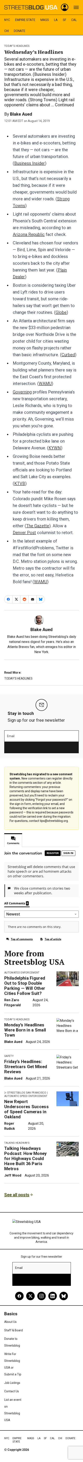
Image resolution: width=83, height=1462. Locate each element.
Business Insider (29, 163)
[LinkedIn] (52, 1296)
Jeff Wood (12, 1175)
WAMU (45, 383)
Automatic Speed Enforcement (25, 1096)
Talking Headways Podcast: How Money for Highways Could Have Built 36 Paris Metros (25, 1158)
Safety (9, 1056)
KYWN (55, 447)
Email (10, 736)
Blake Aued (21, 114)
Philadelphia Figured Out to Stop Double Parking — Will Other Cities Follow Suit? (24, 986)
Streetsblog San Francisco (26, 1092)
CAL (74, 20)
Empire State (25, 20)
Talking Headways (16, 1143)
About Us (10, 1322)
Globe (61, 312)
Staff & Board (13, 1330)
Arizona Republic (29, 234)
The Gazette (37, 525)
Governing (22, 392)
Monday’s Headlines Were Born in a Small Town (25, 1030)
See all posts (16, 1194)
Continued (64, 104)
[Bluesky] (63, 1296)
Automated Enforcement (22, 972)
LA (56, 20)
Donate (19, 31)
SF (64, 20)
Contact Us (11, 1391)
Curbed (68, 354)
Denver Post (24, 532)
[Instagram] (41, 1296)
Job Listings (12, 1382)
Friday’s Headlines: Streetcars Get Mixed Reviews (25, 1066)
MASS (44, 20)
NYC (7, 20)
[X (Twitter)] (30, 1296)
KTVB (19, 483)
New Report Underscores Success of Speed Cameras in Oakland (26, 1109)
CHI (6, 31)
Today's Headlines (16, 45)
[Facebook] (19, 1296)
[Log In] (65, 7)
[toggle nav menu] (76, 7)
